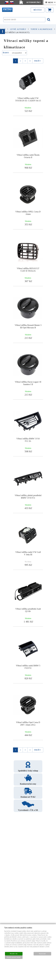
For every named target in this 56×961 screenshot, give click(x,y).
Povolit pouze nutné (14, 957)
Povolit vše (13, 953)
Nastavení (42, 953)
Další (36, 61)
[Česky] (7, 2)
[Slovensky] (12, 2)
